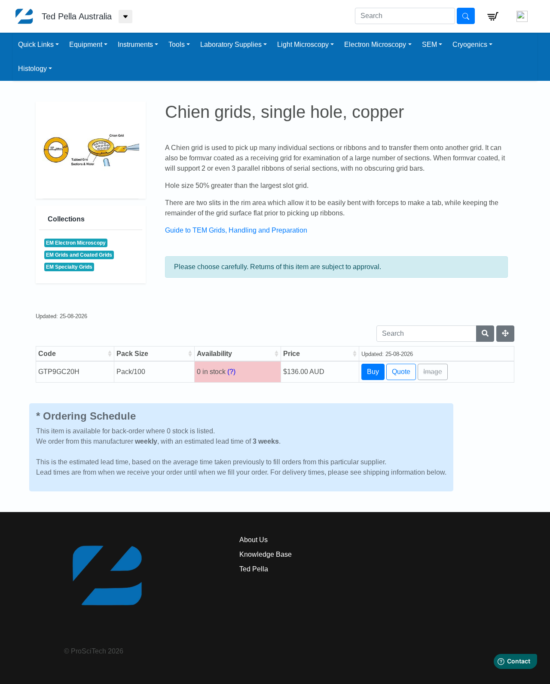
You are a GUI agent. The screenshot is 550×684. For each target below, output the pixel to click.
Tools (176, 44)
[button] (493, 16)
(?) (231, 371)
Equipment (85, 44)
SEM (429, 44)
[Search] (485, 333)
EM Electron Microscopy (76, 243)
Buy (373, 371)
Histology (32, 68)
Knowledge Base (265, 554)
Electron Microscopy (375, 44)
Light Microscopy (303, 44)
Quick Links (36, 44)
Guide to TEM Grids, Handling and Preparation (236, 230)
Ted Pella (253, 569)
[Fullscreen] (505, 333)
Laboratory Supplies (231, 44)
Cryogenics (469, 44)
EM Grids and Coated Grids (79, 255)
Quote (401, 371)
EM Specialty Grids (69, 267)
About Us (253, 539)
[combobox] (405, 16)
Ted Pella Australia (77, 16)
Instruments (135, 44)
